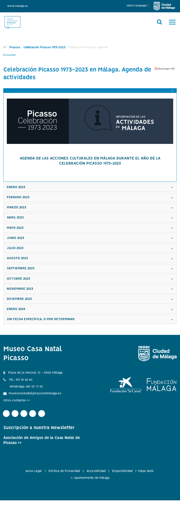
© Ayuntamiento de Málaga (90, 477)
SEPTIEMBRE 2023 (20, 268)
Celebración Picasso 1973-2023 (44, 47)
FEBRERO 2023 (18, 197)
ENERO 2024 (16, 309)
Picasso (14, 47)
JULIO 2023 (15, 248)
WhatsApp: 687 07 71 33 (26, 386)
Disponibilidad (122, 471)
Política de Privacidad (64, 471)
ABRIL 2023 (15, 217)
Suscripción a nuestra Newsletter (39, 428)
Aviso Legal (33, 471)
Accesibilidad (96, 471)
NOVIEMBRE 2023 (20, 288)
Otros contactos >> (16, 400)
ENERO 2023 (16, 187)
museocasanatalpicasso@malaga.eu (35, 393)
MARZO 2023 (16, 207)
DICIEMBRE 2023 (19, 299)
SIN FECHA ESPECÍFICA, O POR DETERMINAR (41, 319)
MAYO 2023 (15, 227)
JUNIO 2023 (15, 238)
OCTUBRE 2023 (18, 278)
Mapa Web (145, 471)
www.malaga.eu (17, 6)
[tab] (90, 90)
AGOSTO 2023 (17, 258)
